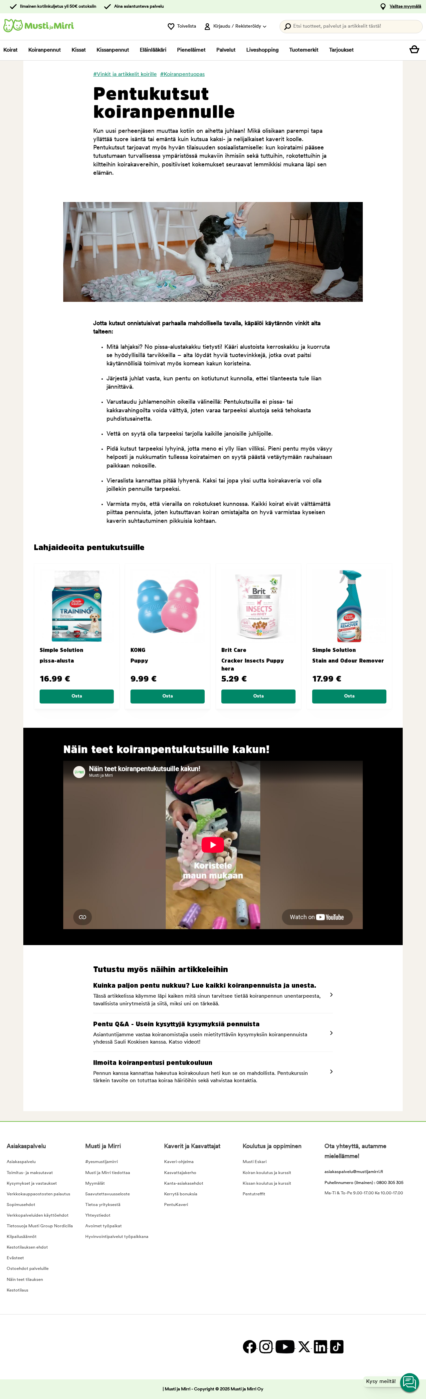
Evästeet (15, 1258)
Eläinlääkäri (153, 50)
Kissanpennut (113, 50)
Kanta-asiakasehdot (183, 1183)
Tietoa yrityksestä (102, 1205)
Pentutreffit (254, 1194)
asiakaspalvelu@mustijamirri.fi (353, 1172)
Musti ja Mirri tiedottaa (107, 1173)
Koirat (10, 50)
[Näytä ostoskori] (416, 50)
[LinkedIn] (320, 1346)
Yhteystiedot (97, 1215)
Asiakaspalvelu (21, 1162)
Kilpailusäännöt (22, 1237)
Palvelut (226, 50)
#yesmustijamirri (101, 1162)
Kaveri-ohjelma (179, 1162)
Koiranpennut (44, 50)
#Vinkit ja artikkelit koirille (125, 74)
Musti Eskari (255, 1162)
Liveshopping (262, 50)
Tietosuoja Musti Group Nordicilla (40, 1226)
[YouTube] (285, 1346)
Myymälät (95, 1183)
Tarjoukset (341, 50)
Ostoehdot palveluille (28, 1269)
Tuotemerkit (304, 50)
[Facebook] (249, 1346)
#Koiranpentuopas (182, 74)
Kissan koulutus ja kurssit (267, 1183)
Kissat (79, 50)
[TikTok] (335, 1346)
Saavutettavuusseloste (107, 1194)
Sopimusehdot (21, 1205)
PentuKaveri (176, 1205)
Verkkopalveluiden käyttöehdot (38, 1215)
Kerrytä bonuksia (180, 1194)
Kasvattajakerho (180, 1173)
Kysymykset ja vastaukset (32, 1183)
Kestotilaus (17, 1290)
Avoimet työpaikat (103, 1226)
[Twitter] (304, 1346)
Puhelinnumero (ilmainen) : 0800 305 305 (363, 1183)
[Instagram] (266, 1346)
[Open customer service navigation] (410, 1383)
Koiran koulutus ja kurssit (267, 1173)
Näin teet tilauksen (25, 1280)
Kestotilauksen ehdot (27, 1247)
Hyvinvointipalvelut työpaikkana (116, 1237)
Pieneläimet (191, 50)
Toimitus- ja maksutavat (30, 1173)
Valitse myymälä (405, 6)
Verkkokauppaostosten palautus (38, 1194)
